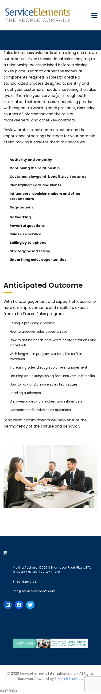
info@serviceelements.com (34, 591)
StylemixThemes (68, 678)
